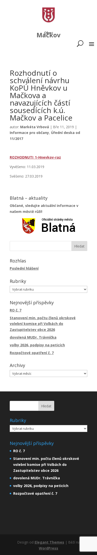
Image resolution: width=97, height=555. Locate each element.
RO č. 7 (15, 310)
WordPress (48, 548)
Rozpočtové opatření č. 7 (32, 352)
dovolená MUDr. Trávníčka (33, 337)
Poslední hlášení (24, 268)
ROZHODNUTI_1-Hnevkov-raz (35, 157)
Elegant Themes (49, 542)
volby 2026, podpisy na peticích (37, 345)
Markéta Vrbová (34, 126)
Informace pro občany (29, 132)
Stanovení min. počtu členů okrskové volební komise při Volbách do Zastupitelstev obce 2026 (43, 323)
